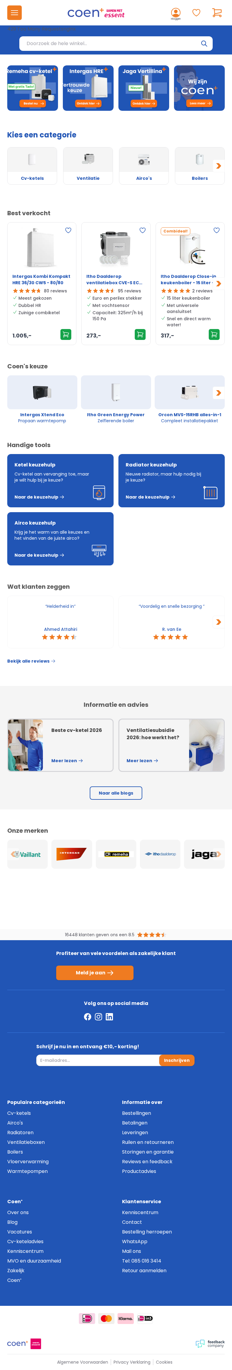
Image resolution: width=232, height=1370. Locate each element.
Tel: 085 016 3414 (141, 1260)
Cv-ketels (19, 1113)
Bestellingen (136, 1113)
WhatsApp (134, 1241)
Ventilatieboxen (26, 1142)
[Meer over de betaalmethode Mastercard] (106, 1318)
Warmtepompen (27, 1171)
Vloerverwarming (28, 1161)
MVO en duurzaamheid (34, 1260)
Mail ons (131, 1251)
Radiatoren (20, 1132)
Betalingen (134, 1122)
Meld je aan (90, 972)
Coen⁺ (14, 1280)
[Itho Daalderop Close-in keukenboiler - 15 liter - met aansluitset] (190, 249)
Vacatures (19, 1231)
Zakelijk (15, 1270)
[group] (42, 399)
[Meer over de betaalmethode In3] (145, 1318)
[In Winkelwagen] (65, 334)
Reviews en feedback (147, 1161)
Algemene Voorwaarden (82, 1362)
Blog (12, 1222)
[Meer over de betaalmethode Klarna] (125, 1318)
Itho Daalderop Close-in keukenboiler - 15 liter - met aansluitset (188, 279)
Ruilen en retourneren (148, 1142)
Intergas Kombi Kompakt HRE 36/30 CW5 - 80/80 (41, 279)
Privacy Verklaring (132, 1362)
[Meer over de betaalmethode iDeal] (87, 1318)
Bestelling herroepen (147, 1231)
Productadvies (139, 1171)
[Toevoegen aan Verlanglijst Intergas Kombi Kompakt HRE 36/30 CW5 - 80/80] (68, 230)
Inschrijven (177, 1060)
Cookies (164, 1362)
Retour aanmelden (144, 1270)
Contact (132, 1222)
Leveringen (135, 1132)
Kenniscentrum (25, 1251)
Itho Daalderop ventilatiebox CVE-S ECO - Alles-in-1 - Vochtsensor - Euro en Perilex (115, 279)
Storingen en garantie (148, 1151)
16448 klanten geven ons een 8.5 (99, 935)
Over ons (18, 1212)
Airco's (15, 1122)
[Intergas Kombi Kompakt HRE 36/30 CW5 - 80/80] (41, 249)
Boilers (15, 1151)
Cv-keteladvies (25, 1241)
